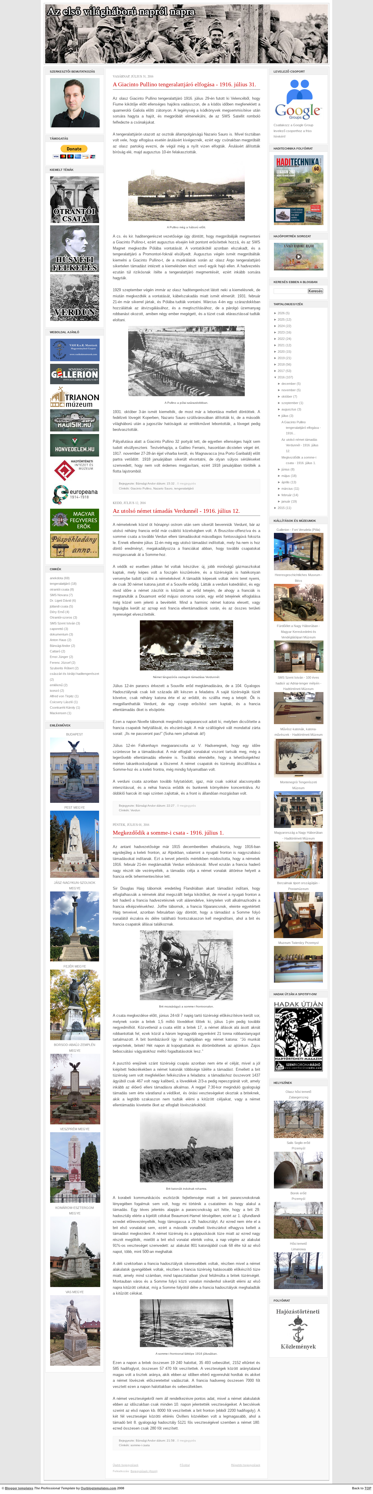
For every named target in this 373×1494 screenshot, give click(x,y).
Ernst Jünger (59, 657)
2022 (281, 338)
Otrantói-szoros (61, 617)
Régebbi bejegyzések (245, 1465)
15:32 (171, 483)
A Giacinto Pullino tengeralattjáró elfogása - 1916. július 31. (184, 84)
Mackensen (58, 713)
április (285, 482)
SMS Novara (59, 595)
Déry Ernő (57, 612)
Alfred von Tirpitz (62, 696)
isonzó (55, 690)
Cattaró (55, 651)
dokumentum (59, 634)
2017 (281, 371)
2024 (281, 326)
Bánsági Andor (60, 645)
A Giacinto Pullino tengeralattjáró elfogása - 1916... (301, 427)
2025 (281, 319)
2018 (281, 364)
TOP (368, 1488)
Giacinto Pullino (141, 488)
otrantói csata (60, 589)
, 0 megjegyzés (185, 483)
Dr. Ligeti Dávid (61, 600)
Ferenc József (60, 662)
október (286, 396)
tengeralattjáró (60, 583)
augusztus (288, 409)
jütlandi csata (59, 606)
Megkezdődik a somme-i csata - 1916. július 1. (168, 832)
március (287, 488)
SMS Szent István (63, 623)
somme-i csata (140, 1445)
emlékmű (57, 685)
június (285, 469)
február (286, 495)
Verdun (135, 810)
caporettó (57, 629)
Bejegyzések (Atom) (144, 1471)
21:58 (171, 1440)
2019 (281, 358)
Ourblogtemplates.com (98, 1488)
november (288, 390)
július (284, 415)
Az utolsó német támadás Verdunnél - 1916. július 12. (176, 511)
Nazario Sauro (163, 488)
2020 (281, 351)
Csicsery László (62, 702)
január (285, 501)
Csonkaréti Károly (63, 707)
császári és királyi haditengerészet (74, 673)
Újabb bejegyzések (125, 1465)
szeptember (289, 403)
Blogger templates (19, 1488)
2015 (281, 508)
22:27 (171, 805)
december (288, 383)
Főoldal (185, 1465)
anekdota (57, 578)
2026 (281, 313)
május (285, 475)
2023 (281, 332)
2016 (281, 377)
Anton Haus (58, 640)
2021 (281, 345)
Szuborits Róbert (62, 668)
